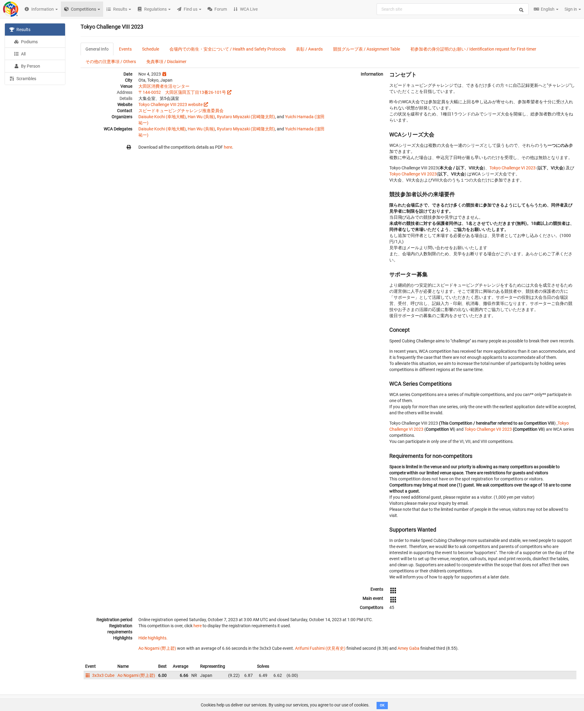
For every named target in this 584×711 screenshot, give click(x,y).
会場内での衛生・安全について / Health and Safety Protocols (227, 49)
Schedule (150, 49)
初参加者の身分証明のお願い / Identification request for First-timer (473, 49)
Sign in (571, 9)
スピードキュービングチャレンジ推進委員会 (181, 110)
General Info (97, 49)
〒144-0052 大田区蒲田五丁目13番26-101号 (182, 92)
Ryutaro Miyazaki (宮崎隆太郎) (246, 116)
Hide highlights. (153, 637)
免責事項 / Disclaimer (166, 61)
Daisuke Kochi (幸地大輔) (162, 116)
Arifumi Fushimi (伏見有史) (320, 648)
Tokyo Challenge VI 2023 (512, 167)
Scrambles (26, 78)
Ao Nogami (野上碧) (157, 648)
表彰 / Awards (309, 49)
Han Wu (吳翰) (201, 116)
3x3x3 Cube (102, 675)
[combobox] (453, 9)
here (228, 147)
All (23, 53)
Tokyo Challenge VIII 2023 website (170, 104)
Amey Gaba (408, 648)
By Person (30, 66)
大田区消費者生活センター (163, 86)
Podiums (29, 41)
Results (23, 29)
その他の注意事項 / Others (110, 61)
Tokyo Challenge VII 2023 (413, 174)
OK (382, 705)
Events (125, 49)
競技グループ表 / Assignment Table (366, 49)
